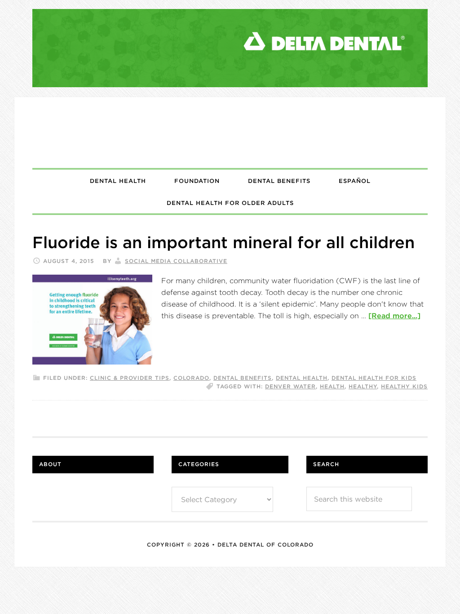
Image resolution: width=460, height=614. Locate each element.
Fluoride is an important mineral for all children (223, 242)
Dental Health (301, 377)
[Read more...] (394, 315)
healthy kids (404, 386)
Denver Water (290, 386)
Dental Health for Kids (374, 377)
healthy (363, 386)
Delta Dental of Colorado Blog (230, 133)
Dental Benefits (242, 377)
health (332, 386)
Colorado (191, 377)
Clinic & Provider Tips (129, 377)
